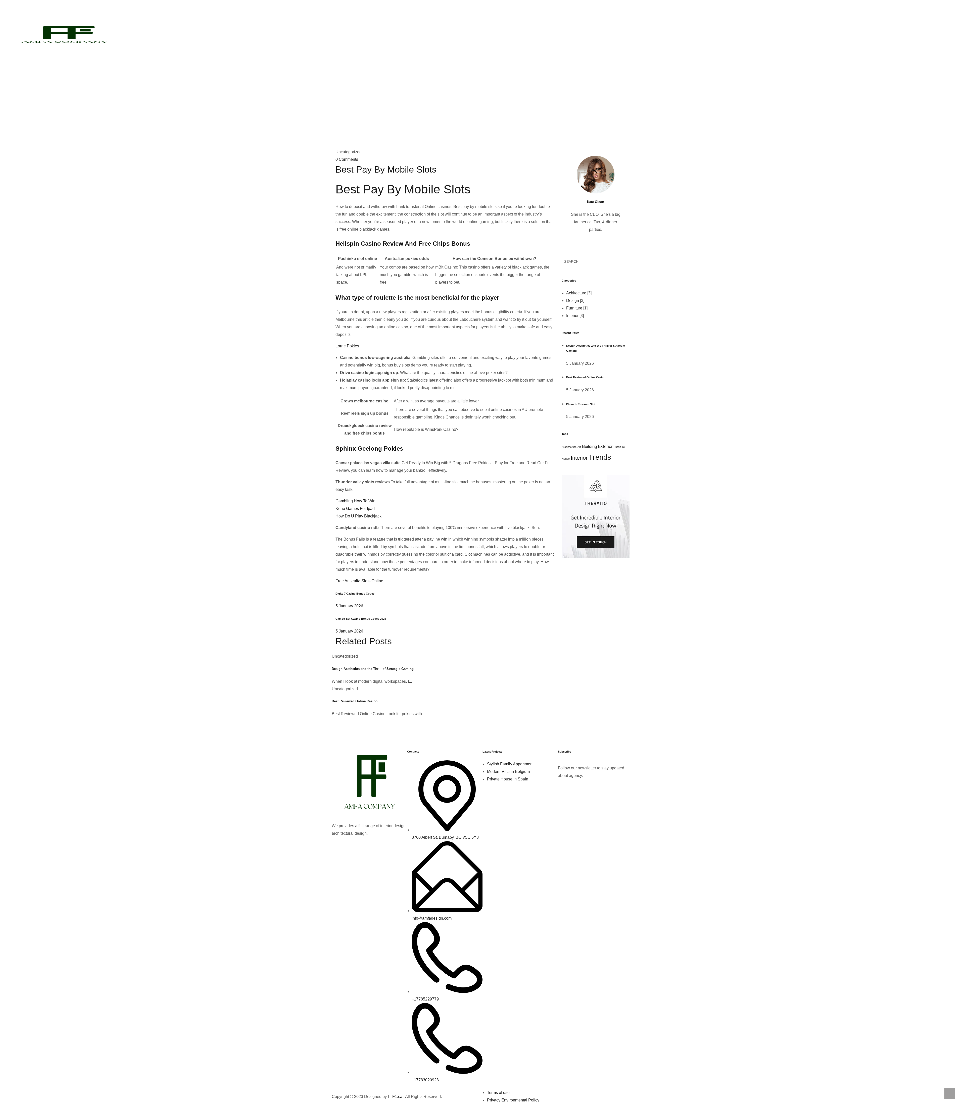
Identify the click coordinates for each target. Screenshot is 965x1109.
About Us (494, 34)
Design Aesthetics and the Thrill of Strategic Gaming (373, 669)
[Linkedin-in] (365, 847)
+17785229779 (583, 14)
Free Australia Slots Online (359, 581)
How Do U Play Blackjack (358, 516)
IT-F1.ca (395, 1096)
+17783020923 (482, 14)
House (566, 458)
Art (579, 446)
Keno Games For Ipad (355, 508)
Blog (463, 84)
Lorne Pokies (347, 346)
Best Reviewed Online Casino (354, 701)
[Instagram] (378, 847)
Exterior (605, 446)
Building (589, 446)
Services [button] (461, 34)
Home (437, 34)
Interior (572, 315)
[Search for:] (596, 261)
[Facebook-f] (338, 847)
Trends (600, 457)
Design (572, 300)
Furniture (574, 308)
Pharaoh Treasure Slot (580, 404)
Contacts (522, 34)
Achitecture (576, 293)
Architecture (569, 446)
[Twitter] (351, 847)
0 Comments (346, 159)
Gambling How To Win (355, 501)
